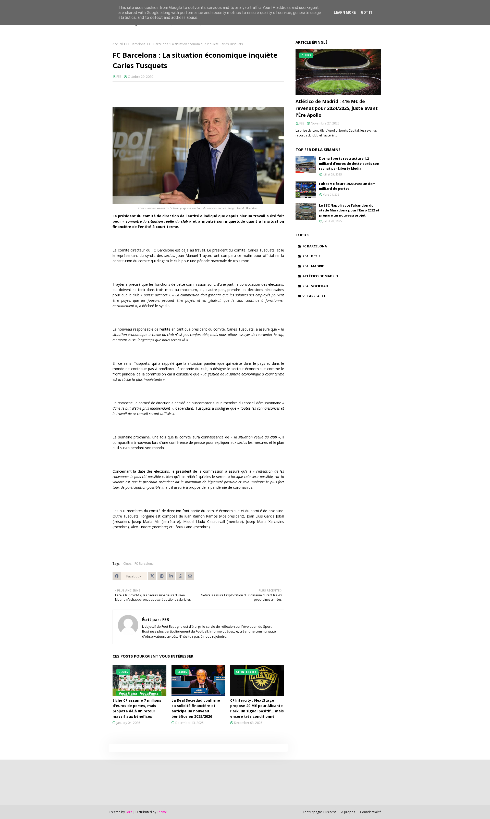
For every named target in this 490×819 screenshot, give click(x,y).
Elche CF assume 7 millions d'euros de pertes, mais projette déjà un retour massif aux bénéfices (137, 708)
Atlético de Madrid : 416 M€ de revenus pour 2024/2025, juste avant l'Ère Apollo (337, 108)
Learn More (345, 12)
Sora (129, 812)
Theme (162, 812)
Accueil (118, 44)
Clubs (127, 563)
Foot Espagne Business (319, 812)
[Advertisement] (125, 782)
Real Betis (311, 256)
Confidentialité (370, 812)
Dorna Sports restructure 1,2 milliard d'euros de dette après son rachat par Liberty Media (349, 163)
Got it (367, 12)
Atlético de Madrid (320, 276)
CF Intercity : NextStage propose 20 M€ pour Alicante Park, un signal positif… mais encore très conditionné (257, 708)
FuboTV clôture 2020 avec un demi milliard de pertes (347, 186)
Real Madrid (313, 266)
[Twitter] (152, 576)
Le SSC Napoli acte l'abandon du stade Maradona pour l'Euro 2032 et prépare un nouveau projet (349, 210)
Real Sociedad (315, 286)
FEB (118, 76)
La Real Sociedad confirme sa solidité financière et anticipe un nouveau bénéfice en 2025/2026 (196, 708)
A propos (348, 812)
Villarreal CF (314, 296)
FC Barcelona (135, 44)
